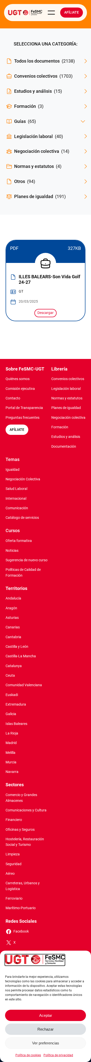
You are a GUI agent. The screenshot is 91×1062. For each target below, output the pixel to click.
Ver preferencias (45, 1043)
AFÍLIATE (17, 430)
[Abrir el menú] (51, 12)
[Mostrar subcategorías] (83, 121)
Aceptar (45, 1015)
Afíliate (71, 12)
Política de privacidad (58, 1055)
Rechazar (45, 1029)
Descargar (45, 313)
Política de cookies (28, 1055)
